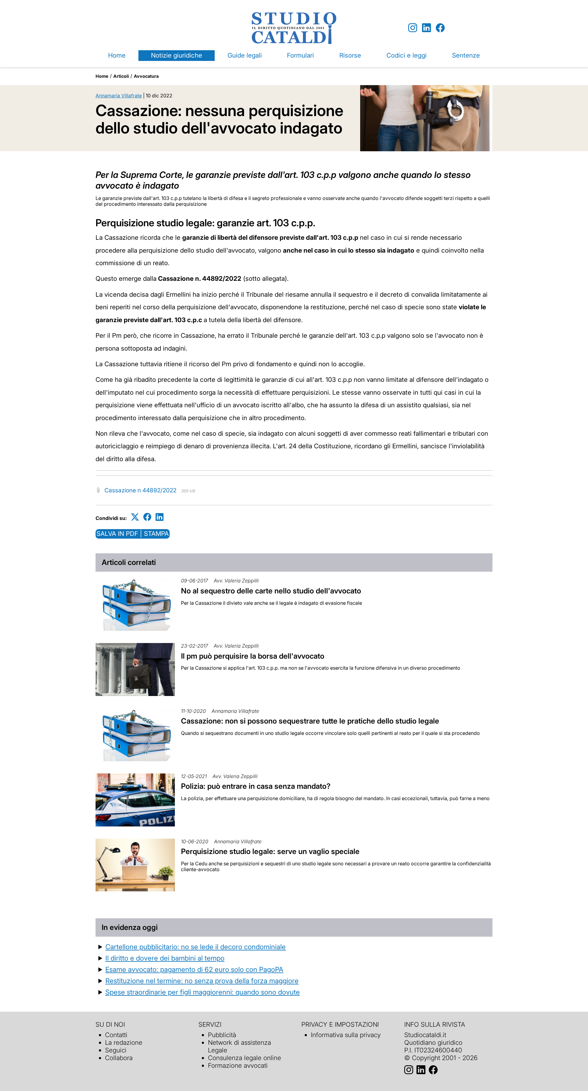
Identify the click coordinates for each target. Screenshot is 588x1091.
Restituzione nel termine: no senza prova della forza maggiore (202, 980)
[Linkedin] (426, 28)
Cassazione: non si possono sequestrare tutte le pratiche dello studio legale (310, 721)
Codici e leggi (406, 55)
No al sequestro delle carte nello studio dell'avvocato (271, 590)
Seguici (115, 1050)
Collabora (119, 1058)
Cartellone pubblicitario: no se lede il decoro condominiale (195, 946)
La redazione (123, 1042)
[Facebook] (440, 28)
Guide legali (245, 55)
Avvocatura (146, 76)
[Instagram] (412, 28)
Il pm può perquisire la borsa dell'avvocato (252, 656)
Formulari (300, 55)
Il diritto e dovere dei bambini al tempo (164, 958)
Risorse (350, 55)
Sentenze (466, 55)
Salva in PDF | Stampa (132, 533)
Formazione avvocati (238, 1065)
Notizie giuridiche (176, 55)
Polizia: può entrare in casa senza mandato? (255, 786)
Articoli (121, 76)
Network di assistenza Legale (239, 1046)
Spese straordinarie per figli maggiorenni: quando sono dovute (202, 992)
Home (117, 55)
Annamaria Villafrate (119, 95)
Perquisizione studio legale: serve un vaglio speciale (270, 851)
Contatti (116, 1035)
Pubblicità (222, 1035)
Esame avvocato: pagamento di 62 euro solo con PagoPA (194, 969)
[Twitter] (135, 517)
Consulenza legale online (244, 1058)
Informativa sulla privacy (346, 1035)
